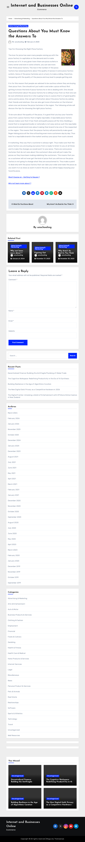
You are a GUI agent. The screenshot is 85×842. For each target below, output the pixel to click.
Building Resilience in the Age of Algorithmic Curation (29, 384)
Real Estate (12, 697)
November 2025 (14, 429)
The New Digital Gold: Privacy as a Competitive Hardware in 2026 (34, 390)
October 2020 (13, 512)
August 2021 (13, 457)
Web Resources (14, 735)
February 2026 (14, 418)
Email (11, 321)
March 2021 (12, 484)
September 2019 (14, 583)
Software (11, 708)
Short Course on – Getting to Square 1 (23, 177)
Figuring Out (40, 253)
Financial (11, 631)
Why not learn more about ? (19, 183)
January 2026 (13, 424)
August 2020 (13, 523)
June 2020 (12, 533)
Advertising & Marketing (18, 26)
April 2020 (12, 544)
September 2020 (14, 517)
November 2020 (14, 506)
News (10, 681)
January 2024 (13, 446)
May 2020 (12, 539)
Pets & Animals (14, 692)
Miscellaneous (13, 675)
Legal (10, 670)
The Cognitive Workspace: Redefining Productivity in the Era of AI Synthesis (38, 379)
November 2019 (14, 572)
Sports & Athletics (15, 714)
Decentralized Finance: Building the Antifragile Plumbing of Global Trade (37, 373)
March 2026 (12, 413)
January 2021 (13, 495)
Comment (12, 280)
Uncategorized (14, 730)
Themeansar (59, 839)
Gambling (11, 642)
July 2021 (12, 462)
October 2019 (13, 577)
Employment (13, 626)
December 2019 (14, 566)
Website (11, 331)
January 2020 (13, 561)
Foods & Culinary (14, 637)
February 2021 (13, 490)
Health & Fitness (14, 648)
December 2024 (14, 440)
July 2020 (12, 528)
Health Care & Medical (16, 653)
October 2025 (13, 435)
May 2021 (11, 473)
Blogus (49, 839)
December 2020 (14, 501)
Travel (10, 724)
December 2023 (14, 451)
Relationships (13, 703)
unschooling (19, 42)
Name (11, 311)
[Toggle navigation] (8, 7)
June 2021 (12, 468)
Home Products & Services (18, 659)
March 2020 (12, 550)
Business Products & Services (20, 615)
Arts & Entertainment (16, 604)
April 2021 (12, 479)
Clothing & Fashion (15, 620)
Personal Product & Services (19, 686)
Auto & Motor (13, 609)
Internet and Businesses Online (42, 6)
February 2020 (14, 555)
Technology (12, 719)
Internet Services (15, 664)
